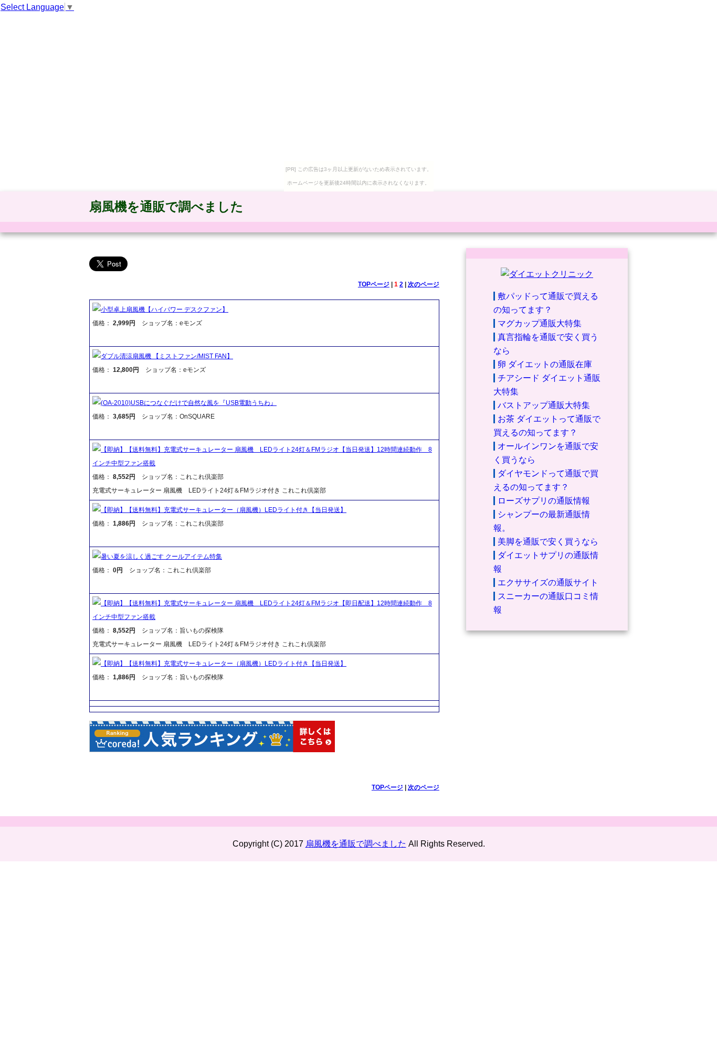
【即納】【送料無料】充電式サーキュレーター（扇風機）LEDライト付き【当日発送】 (223, 510)
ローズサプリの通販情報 (544, 500)
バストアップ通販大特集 (544, 405)
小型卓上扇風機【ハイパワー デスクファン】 (164, 309)
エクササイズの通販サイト (548, 582)
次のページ (423, 284)
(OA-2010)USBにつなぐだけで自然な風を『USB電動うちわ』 (189, 403)
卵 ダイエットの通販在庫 (545, 364)
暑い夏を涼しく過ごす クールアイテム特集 (161, 556)
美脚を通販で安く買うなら (548, 541)
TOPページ (373, 284)
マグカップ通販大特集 (540, 323)
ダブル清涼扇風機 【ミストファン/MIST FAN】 (167, 356)
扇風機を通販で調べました (166, 206)
